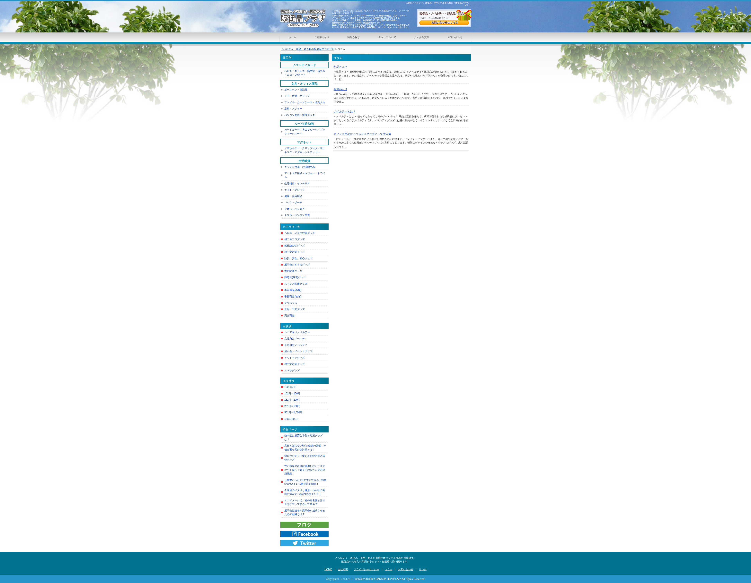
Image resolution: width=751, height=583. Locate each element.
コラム (388, 569)
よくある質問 (421, 37)
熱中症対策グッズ (294, 251)
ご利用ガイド (321, 37)
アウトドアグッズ (294, 357)
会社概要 (343, 569)
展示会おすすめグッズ (297, 264)
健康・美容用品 (293, 196)
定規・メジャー (293, 108)
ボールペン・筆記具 (295, 89)
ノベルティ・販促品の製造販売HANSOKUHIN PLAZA (370, 579)
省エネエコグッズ (294, 239)
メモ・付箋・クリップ (297, 95)
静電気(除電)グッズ (295, 277)
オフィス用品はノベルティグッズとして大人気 (362, 133)
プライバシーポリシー (366, 569)
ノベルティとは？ (345, 111)
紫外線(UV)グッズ (294, 245)
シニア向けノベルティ (297, 332)
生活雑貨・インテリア (297, 183)
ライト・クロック (294, 189)
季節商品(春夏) (292, 290)
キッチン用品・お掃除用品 (299, 166)
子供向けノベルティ (295, 345)
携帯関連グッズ (293, 271)
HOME (328, 569)
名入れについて (387, 37)
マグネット (304, 142)
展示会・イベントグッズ (298, 351)
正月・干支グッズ (294, 309)
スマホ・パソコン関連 (297, 215)
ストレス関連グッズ (295, 283)
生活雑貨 (304, 160)
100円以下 (290, 387)
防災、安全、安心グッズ (298, 258)
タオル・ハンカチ (294, 208)
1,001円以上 (291, 418)
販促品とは (340, 89)
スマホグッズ (292, 370)
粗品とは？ (340, 66)
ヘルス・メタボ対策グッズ (299, 232)
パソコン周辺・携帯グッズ (299, 115)
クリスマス (290, 302)
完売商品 (289, 315)
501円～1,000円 (293, 412)
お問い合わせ (455, 37)
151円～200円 (292, 399)
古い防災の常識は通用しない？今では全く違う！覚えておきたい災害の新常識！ (304, 470)
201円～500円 (292, 406)
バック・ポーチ (293, 202)
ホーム (292, 37)
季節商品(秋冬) (292, 296)
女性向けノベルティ (295, 338)
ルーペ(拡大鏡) (304, 123)
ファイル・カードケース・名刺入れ (304, 102)
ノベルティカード (304, 65)
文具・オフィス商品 (304, 83)
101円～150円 (292, 393)
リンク (423, 569)
